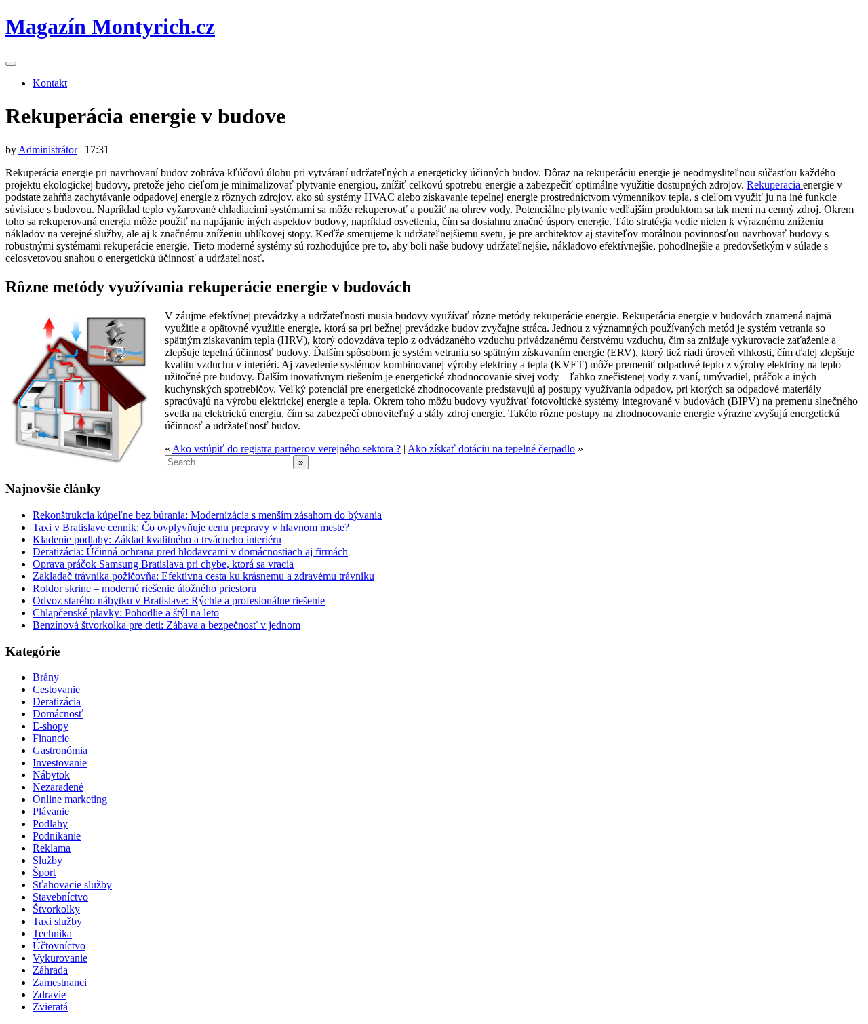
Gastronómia (60, 750)
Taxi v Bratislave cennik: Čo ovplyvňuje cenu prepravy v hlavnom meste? (191, 527)
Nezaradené (58, 787)
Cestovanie (56, 689)
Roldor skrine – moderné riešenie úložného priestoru (144, 588)
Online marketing (70, 799)
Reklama (52, 848)
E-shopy (50, 726)
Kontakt (50, 83)
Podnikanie (57, 836)
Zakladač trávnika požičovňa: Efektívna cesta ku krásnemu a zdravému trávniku (203, 576)
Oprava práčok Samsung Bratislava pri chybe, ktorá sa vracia (163, 564)
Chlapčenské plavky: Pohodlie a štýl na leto (126, 612)
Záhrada (50, 970)
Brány (46, 677)
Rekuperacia (775, 185)
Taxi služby (57, 921)
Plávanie (51, 811)
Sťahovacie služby (72, 884)
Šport (44, 872)
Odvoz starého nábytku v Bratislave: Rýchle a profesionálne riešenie (179, 600)
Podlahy (50, 823)
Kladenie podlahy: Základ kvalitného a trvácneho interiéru (157, 539)
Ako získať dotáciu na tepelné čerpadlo (491, 448)
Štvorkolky (56, 909)
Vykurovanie (60, 958)
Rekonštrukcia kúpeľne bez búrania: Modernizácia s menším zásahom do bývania (207, 515)
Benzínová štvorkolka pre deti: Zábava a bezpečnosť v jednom (166, 625)
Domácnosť (58, 714)
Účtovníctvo (59, 945)
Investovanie (60, 762)
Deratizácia (57, 701)
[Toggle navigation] (10, 64)
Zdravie (49, 994)
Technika (52, 933)
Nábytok (51, 775)
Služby (47, 860)
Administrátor (47, 149)
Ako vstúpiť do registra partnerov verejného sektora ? (286, 448)
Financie (51, 738)
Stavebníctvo (60, 897)
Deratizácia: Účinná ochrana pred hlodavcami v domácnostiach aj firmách (190, 551)
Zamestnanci (60, 982)
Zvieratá (50, 1006)
